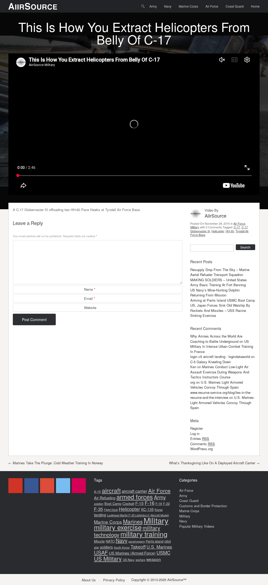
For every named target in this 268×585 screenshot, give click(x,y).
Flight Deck (111, 510)
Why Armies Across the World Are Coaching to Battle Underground (216, 339)
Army (153, 6)
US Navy (129, 560)
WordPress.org (201, 448)
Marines (133, 521)
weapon (153, 559)
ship (96, 547)
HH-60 (230, 231)
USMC (163, 552)
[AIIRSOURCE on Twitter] (63, 485)
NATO (110, 541)
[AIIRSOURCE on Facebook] (31, 485)
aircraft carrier (134, 491)
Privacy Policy (114, 579)
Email (89, 298)
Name (89, 289)
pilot (168, 541)
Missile (99, 541)
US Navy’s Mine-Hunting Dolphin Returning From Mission (215, 293)
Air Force (211, 6)
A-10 (97, 491)
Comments (202, 443)
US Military (108, 558)
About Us (89, 579)
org (192, 382)
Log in (194, 433)
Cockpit (128, 503)
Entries (199, 438)
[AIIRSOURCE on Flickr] (79, 485)
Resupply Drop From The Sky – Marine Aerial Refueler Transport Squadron (219, 272)
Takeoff (138, 546)
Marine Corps (188, 6)
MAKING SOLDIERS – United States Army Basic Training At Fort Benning (218, 282)
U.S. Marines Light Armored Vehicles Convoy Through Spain (216, 385)
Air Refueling (104, 497)
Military (194, 227)
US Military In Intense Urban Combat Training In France (221, 346)
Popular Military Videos (196, 526)
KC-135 (147, 509)
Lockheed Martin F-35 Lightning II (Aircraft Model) (138, 515)
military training (144, 534)
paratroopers (137, 541)
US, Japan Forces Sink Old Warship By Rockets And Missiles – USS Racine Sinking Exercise (220, 310)
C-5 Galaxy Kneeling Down (210, 361)
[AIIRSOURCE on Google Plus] (47, 485)
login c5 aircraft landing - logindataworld (220, 356)
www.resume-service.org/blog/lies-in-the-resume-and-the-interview (220, 395)
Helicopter (217, 231)
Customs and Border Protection (203, 505)
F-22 (166, 503)
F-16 (149, 502)
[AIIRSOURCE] (32, 6)
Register (196, 428)
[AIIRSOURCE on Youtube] (15, 485)
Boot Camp (112, 503)
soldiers (106, 547)
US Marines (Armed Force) (132, 553)
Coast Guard (235, 6)
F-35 (98, 509)
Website (90, 307)
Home (255, 6)
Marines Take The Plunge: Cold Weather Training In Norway (55, 462)
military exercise (118, 527)
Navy (167, 6)
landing (100, 514)
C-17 (237, 227)
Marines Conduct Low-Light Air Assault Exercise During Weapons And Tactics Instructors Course (219, 371)
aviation (98, 504)
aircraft (111, 490)
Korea (159, 509)
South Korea (122, 547)
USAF (101, 552)
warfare (140, 560)
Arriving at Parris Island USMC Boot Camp (222, 300)
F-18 (158, 503)
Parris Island (155, 541)
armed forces (134, 496)
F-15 (139, 503)
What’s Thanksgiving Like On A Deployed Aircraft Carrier (214, 462)
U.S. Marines (159, 547)
